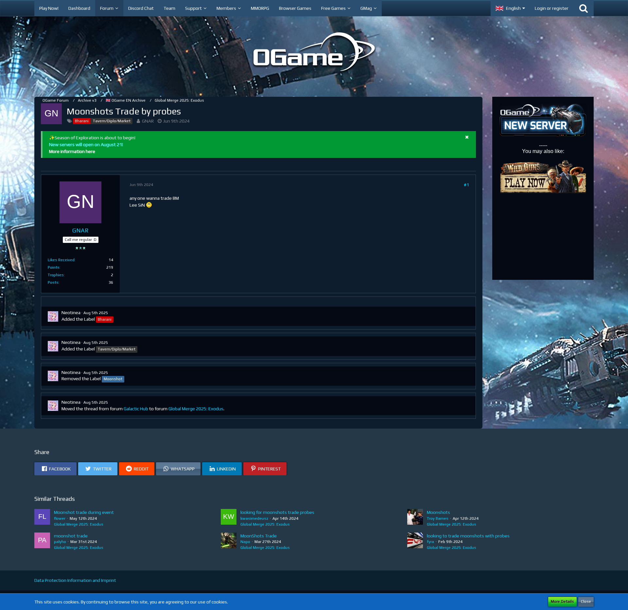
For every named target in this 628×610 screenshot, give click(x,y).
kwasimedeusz (254, 518)
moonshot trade (71, 535)
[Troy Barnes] (415, 518)
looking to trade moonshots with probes (468, 535)
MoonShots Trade (258, 535)
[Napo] (228, 542)
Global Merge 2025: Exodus (195, 408)
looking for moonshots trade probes (277, 512)
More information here (72, 151)
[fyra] (415, 542)
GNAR (148, 121)
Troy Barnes (437, 518)
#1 (466, 184)
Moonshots (438, 512)
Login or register (551, 8)
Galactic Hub (136, 408)
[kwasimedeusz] (228, 518)
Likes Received (61, 260)
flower (59, 518)
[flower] (42, 518)
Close (586, 601)
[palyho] (42, 542)
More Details (562, 601)
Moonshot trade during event (84, 512)
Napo (245, 541)
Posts (53, 282)
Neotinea (70, 312)
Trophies (56, 275)
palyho (60, 541)
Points (54, 267)
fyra (430, 541)
